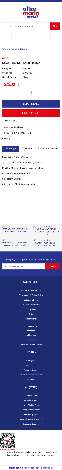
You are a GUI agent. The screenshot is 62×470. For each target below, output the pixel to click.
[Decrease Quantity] (4, 93)
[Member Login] (7, 36)
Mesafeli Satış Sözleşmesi (31, 419)
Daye (5, 58)
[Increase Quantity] (57, 93)
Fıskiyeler (26, 68)
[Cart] (55, 36)
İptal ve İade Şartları (31, 400)
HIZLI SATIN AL (31, 113)
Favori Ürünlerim (31, 370)
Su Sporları (31, 309)
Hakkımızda (31, 335)
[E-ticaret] (30, 467)
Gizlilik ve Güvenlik (31, 424)
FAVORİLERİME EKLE (13, 127)
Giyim (31, 314)
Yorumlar (27, 148)
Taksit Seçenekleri (48, 148)
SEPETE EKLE (31, 103)
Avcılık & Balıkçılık (31, 304)
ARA (55, 26)
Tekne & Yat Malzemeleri (31, 290)
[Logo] (31, 12)
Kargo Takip (31, 365)
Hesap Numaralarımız (31, 410)
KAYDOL (52, 266)
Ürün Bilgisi (11, 148)
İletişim (31, 339)
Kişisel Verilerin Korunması (31, 344)
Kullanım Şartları (31, 414)
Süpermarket (31, 319)
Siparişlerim (31, 360)
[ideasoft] (15, 467)
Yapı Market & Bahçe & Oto (31, 295)
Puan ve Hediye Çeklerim (31, 375)
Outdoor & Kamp (31, 300)
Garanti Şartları (31, 396)
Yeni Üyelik (31, 379)
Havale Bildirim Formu (31, 405)
